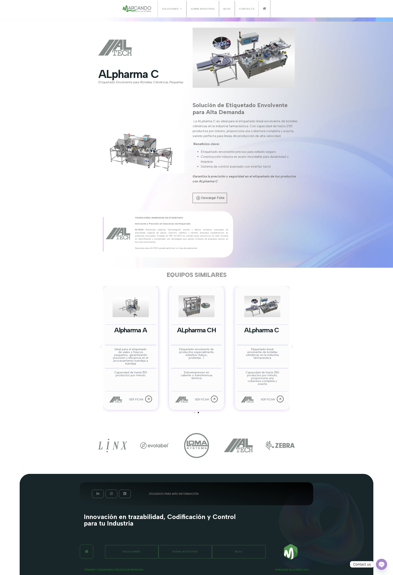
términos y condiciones (98, 569)
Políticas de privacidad (129, 569)
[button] (100, 346)
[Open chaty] (381, 564)
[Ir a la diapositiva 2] (198, 412)
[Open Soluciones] (181, 9)
